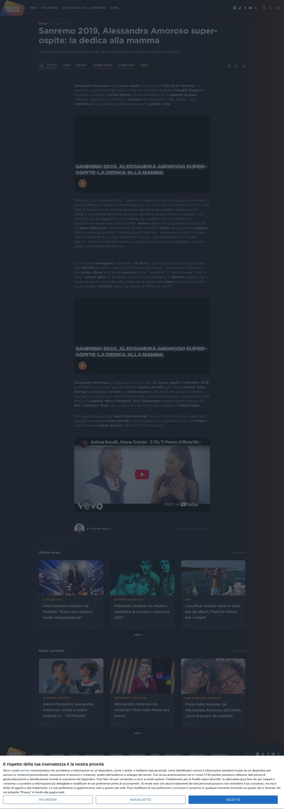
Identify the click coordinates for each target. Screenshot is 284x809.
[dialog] (142, 782)
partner (25, 770)
